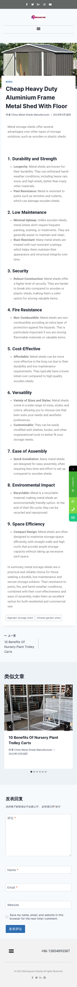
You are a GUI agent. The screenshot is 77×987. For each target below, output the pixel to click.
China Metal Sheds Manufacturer (30, 114)
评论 (11, 818)
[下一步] (67, 726)
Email (12, 887)
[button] (39, 29)
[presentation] (38, 707)
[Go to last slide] (10, 726)
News (9, 81)
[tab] (31, 772)
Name (12, 870)
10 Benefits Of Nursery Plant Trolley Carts (19, 643)
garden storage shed (20, 617)
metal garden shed (48, 617)
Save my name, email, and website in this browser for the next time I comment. (36, 916)
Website (13, 905)
